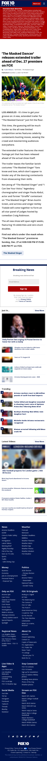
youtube (21, 736)
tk (25, 736)
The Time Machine (28, 618)
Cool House (6, 604)
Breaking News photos (30, 679)
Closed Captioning (28, 637)
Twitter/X (5, 704)
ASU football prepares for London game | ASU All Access (22, 471)
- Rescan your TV (28, 655)
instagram (17, 736)
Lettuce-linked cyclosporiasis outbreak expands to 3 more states (27, 368)
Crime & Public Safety (9, 535)
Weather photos (27, 685)
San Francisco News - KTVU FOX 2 (9, 640)
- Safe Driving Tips (8, 562)
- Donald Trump (27, 586)
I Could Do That (27, 613)
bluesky (29, 736)
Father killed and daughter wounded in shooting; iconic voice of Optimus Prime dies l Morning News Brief (29, 404)
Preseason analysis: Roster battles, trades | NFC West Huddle (17, 499)
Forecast (25, 530)
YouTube (5, 693)
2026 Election (26, 570)
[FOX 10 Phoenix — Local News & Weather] (8, 3)
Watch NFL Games (28, 696)
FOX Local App (7, 681)
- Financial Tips (7, 581)
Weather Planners (28, 541)
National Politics (27, 583)
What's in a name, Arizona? (28, 624)
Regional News (9, 631)
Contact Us (26, 639)
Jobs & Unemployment (10, 576)
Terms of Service (25, 301)
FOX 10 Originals (30, 591)
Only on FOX (8, 591)
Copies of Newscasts (29, 642)
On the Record (27, 616)
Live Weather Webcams (6, 673)
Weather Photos (27, 548)
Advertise (25, 634)
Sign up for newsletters (30, 672)
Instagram (5, 699)
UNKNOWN (26, 621)
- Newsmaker (26, 580)
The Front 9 (26, 608)
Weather (26, 527)
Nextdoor (5, 712)
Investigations (7, 610)
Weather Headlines (28, 535)
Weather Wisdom (28, 551)
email (34, 736)
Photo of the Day (28, 682)
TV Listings (25, 653)
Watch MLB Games (29, 703)
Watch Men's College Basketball (29, 714)
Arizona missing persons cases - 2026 (27, 377)
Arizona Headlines (8, 530)
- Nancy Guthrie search (10, 617)
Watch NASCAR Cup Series (29, 707)
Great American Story (29, 610)
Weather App (26, 546)
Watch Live (36, 4)
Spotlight (5, 623)
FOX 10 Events (27, 669)
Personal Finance (8, 578)
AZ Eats (24, 597)
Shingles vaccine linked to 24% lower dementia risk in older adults (27, 348)
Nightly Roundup (7, 548)
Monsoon (25, 533)
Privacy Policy (26, 299)
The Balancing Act (28, 600)
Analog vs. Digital (28, 594)
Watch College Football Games (30, 700)
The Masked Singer (28, 70)
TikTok (4, 696)
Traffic (4, 559)
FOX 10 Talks (26, 605)
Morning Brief (6, 546)
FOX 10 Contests (28, 667)
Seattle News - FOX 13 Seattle (10, 644)
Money (5, 567)
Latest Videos (8, 441)
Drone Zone (6, 607)
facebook (9, 736)
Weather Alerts (27, 543)
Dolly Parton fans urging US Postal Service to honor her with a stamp (22, 340)
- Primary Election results (28, 574)
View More (39, 310)
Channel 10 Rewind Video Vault (8, 601)
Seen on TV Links (8, 554)
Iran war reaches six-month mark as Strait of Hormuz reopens (17, 509)
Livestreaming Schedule (7, 678)
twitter (13, 736)
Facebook (5, 701)
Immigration (6, 541)
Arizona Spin (6, 594)
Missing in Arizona (8, 615)
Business (5, 570)
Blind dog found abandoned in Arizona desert (15, 479)
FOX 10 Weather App (9, 684)
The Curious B (27, 602)
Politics (25, 567)
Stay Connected (29, 663)
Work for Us (26, 658)
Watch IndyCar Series (29, 710)
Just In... (6, 310)
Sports (4, 556)
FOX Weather (26, 554)
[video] (23, 456)
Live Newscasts (7, 669)
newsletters (38, 736)
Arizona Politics (27, 578)
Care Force (6, 597)
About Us (26, 631)
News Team (26, 650)
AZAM (4, 533)
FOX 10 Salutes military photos (30, 676)
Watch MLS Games (28, 725)
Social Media (8, 690)
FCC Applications (28, 645)
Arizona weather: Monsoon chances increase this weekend (17, 489)
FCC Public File (27, 647)
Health (4, 538)
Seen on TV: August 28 (22, 357)
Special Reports (7, 620)
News (4, 527)
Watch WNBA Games (29, 722)
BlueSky (4, 709)
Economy (5, 573)
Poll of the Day (7, 551)
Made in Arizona (7, 612)
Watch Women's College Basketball (28, 719)
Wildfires (25, 538)
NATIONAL (18, 70)
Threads (5, 707)
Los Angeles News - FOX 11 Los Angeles (9, 635)
